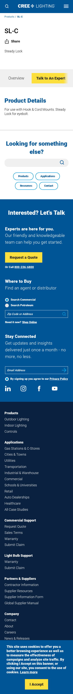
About (8, 626)
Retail (8, 491)
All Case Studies (16, 509)
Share (15, 41)
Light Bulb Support (18, 555)
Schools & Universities (20, 485)
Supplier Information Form (23, 597)
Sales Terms (13, 533)
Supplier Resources (18, 591)
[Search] (6, 6)
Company (11, 614)
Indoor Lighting (15, 425)
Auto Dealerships (16, 497)
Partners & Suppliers (20, 579)
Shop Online (29, 322)
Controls (10, 431)
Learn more (29, 672)
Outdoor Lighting (16, 419)
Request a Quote (24, 257)
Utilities (9, 460)
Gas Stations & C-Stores (22, 448)
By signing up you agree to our (39, 379)
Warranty (11, 539)
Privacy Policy (59, 379)
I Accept (36, 684)
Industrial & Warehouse (21, 473)
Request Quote (15, 526)
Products (9, 16)
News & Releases (17, 638)
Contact (48, 185)
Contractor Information (21, 585)
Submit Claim (14, 545)
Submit (64, 370)
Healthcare (12, 503)
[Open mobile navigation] (66, 6)
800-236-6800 (24, 267)
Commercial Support (20, 520)
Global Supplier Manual (21, 603)
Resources (26, 185)
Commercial (13, 479)
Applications (47, 176)
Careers (10, 632)
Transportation (15, 467)
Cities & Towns (15, 454)
